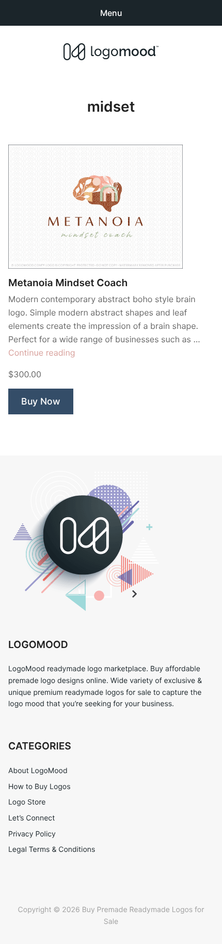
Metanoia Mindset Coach (68, 283)
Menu (111, 13)
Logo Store (26, 802)
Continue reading (41, 352)
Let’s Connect (31, 818)
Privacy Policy (32, 834)
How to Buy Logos (39, 786)
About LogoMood (38, 770)
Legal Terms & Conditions (51, 849)
